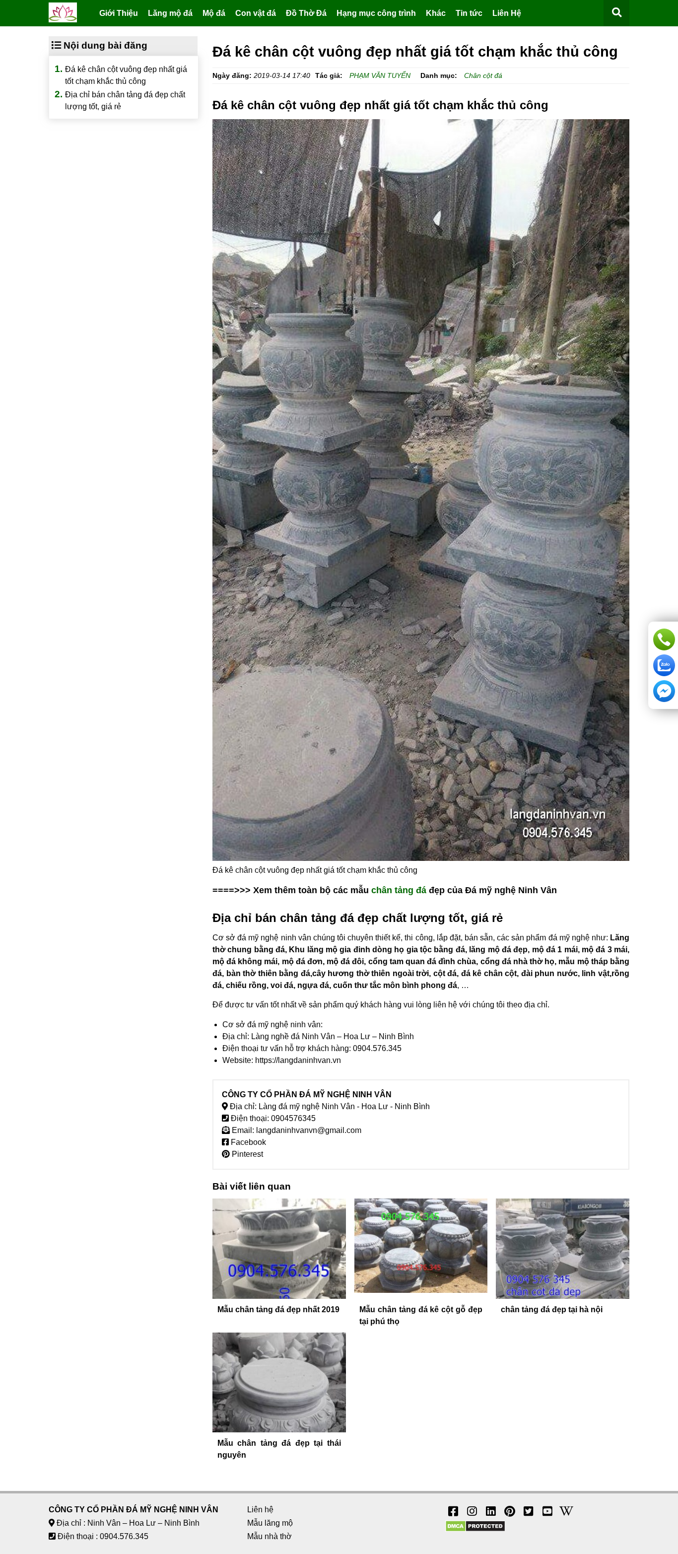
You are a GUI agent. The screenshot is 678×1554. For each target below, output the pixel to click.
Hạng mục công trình (376, 13)
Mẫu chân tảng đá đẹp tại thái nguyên (279, 1449)
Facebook (247, 1142)
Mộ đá (214, 13)
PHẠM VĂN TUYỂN (379, 75)
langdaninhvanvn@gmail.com (308, 1130)
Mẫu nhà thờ (269, 1536)
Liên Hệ (506, 13)
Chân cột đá (483, 75)
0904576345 (293, 1118)
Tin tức (469, 13)
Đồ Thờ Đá (306, 13)
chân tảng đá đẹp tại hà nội (552, 1309)
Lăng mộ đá (170, 13)
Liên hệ (260, 1509)
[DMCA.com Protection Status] (475, 1529)
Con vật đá (255, 13)
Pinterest (246, 1154)
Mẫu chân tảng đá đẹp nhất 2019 (278, 1309)
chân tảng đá (398, 890)
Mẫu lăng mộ (270, 1523)
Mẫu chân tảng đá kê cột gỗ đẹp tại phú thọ (421, 1315)
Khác (436, 13)
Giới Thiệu (118, 13)
